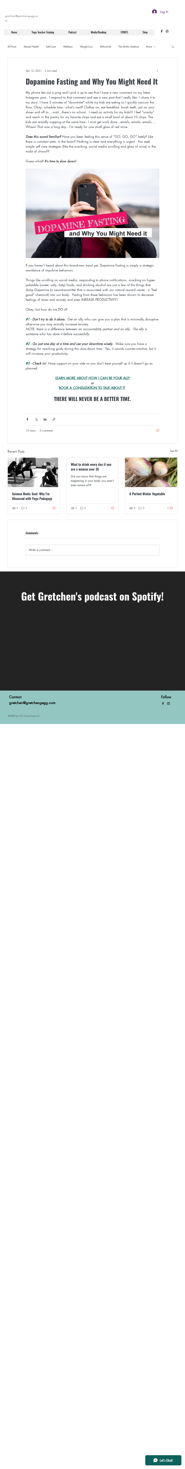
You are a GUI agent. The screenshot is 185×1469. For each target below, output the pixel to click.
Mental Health (31, 46)
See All (173, 451)
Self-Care (51, 46)
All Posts (12, 46)
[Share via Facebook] (27, 419)
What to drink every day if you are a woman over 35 (91, 466)
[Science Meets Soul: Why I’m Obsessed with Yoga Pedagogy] (34, 472)
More (149, 46)
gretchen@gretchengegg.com (32, 702)
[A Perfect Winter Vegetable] (151, 472)
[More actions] (157, 71)
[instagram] (167, 31)
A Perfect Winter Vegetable (147, 493)
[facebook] (162, 31)
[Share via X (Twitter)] (36, 419)
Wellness (68, 46)
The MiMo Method (128, 46)
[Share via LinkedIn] (45, 419)
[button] (173, 46)
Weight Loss (86, 46)
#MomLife (105, 46)
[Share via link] (54, 419)
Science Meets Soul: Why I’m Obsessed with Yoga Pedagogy (32, 496)
